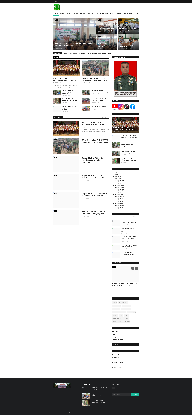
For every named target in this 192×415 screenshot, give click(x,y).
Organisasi (91, 13)
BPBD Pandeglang (132, 312)
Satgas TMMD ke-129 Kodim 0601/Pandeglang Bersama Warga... (100, 91)
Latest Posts (58, 117)
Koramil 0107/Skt (119, 191)
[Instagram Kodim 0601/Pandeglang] (121, 106)
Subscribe (135, 394)
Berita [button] (119, 13)
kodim (121, 315)
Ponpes (126, 315)
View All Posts (105, 117)
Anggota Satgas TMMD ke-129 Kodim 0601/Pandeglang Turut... (99, 99)
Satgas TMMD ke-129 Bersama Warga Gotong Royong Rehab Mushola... (69, 108)
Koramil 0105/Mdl (119, 187)
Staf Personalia (118, 174)
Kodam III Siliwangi (116, 321)
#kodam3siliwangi (116, 305)
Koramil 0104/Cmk (119, 185)
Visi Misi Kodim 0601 (102, 13)
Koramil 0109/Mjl (119, 194)
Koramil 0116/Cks (119, 207)
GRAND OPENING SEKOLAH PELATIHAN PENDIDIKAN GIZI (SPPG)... (128, 230)
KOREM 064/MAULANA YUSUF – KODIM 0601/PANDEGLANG (128, 253)
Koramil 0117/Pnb (119, 209)
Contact (55, 1)
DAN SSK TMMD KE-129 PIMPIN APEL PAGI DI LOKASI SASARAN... (130, 246)
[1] (138, 1)
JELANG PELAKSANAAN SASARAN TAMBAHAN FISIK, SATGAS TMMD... (94, 79)
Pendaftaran (128, 13)
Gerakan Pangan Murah (117, 318)
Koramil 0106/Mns (119, 189)
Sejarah (62, 13)
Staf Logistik (118, 176)
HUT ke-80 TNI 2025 (126, 309)
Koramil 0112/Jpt (119, 200)
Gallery (112, 13)
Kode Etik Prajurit (79, 13)
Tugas (69, 13)
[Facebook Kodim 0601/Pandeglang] (132, 106)
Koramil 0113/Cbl (119, 201)
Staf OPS (117, 173)
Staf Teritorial (118, 178)
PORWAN (114, 302)
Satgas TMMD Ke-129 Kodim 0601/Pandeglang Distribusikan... (100, 107)
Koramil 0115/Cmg (119, 205)
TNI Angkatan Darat (123, 302)
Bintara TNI (115, 315)
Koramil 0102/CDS (119, 182)
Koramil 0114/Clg (119, 203)
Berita (56, 57)
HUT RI (126, 318)
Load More (81, 231)
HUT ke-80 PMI (126, 321)
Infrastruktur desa (127, 305)
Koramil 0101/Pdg (119, 180)
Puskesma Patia (116, 309)
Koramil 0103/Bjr (119, 183)
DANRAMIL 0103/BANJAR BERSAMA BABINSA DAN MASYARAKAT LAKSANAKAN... (129, 238)
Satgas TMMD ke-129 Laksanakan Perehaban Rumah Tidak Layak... (70, 99)
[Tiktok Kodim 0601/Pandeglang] (127, 106)
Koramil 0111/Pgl (119, 198)
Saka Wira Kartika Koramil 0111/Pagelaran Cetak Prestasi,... (64, 79)
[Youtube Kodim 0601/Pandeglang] (115, 106)
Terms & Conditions (133, 412)
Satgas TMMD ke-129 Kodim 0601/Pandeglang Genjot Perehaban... (69, 92)
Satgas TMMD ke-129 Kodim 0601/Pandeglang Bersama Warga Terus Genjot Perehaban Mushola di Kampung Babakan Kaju (95, 53)
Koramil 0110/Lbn (119, 196)
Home (56, 13)
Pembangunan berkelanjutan (119, 312)
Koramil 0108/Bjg (119, 192)
